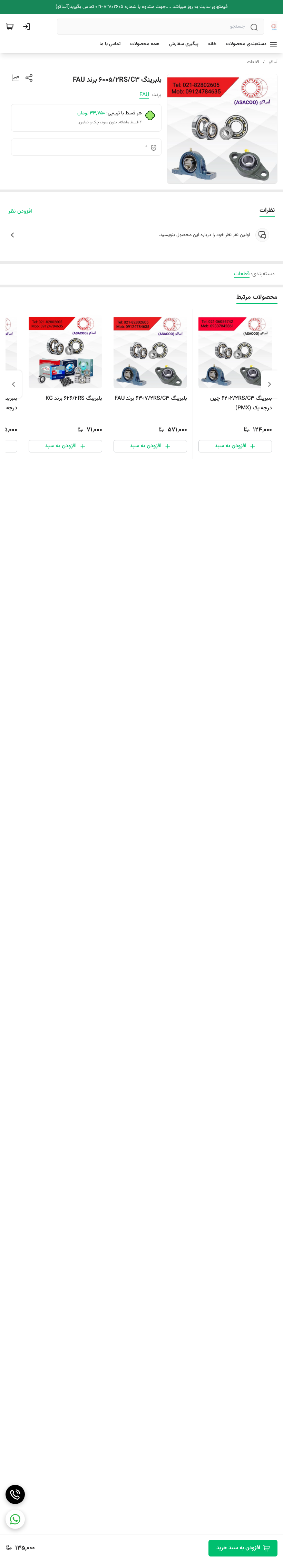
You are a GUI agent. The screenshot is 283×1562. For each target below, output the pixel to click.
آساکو (273, 62)
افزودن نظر (20, 211)
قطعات (253, 62)
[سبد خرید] (10, 26)
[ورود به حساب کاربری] (27, 26)
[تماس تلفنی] (15, 1494)
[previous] (269, 384)
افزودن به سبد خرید (238, 1548)
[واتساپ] (15, 1519)
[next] (13, 384)
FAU (144, 95)
